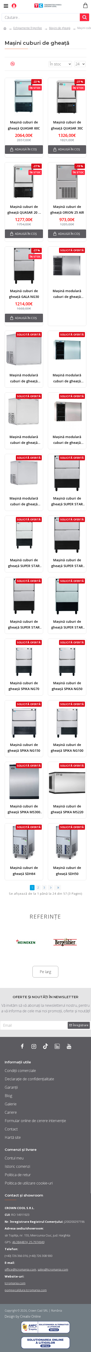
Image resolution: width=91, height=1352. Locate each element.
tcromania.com (15, 1283)
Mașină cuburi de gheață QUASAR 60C (24, 125)
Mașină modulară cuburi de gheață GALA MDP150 (24, 378)
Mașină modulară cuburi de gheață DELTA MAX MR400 (67, 440)
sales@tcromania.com (53, 1269)
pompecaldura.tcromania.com (26, 1290)
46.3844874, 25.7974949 (28, 1242)
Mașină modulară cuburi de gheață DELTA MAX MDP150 (24, 501)
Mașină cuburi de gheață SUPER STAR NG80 (24, 563)
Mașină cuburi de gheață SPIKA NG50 (67, 686)
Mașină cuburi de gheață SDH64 (24, 870)
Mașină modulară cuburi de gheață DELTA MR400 (67, 378)
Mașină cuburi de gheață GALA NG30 (24, 294)
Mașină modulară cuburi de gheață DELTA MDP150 (24, 440)
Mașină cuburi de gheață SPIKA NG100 (67, 747)
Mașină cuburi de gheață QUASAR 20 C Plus (23, 209)
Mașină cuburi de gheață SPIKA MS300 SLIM (23, 809)
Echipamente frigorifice (27, 28)
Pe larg (45, 971)
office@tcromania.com (20, 1269)
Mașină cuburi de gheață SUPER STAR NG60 (67, 563)
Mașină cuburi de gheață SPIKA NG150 (23, 747)
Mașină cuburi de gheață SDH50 (67, 870)
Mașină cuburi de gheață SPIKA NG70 (23, 686)
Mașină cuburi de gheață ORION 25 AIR (67, 209)
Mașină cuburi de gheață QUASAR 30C (67, 125)
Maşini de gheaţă (59, 28)
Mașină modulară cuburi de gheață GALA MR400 (67, 294)
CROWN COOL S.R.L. (20, 1208)
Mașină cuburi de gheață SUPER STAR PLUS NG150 (67, 501)
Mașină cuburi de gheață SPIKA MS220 (67, 809)
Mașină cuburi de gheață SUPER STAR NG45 (24, 624)
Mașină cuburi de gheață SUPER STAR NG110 (67, 624)
